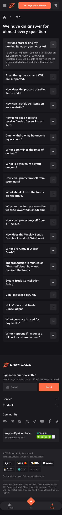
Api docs (24, 456)
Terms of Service (11, 456)
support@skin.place (18, 433)
